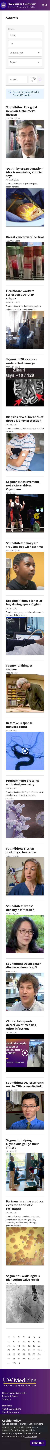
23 (19, 1350)
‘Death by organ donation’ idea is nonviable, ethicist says (24, 172)
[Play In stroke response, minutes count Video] (25, 751)
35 (8, 1358)
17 (24, 1345)
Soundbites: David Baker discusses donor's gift (23, 965)
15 (14, 1345)
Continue (38, 1443)
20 (39, 1345)
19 (34, 1345)
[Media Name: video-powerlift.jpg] (25, 513)
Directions (7, 1405)
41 (39, 1358)
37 (19, 1358)
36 (14, 1358)
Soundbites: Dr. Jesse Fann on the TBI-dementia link (25, 1084)
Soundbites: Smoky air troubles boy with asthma (24, 545)
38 (24, 1358)
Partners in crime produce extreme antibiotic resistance (24, 1205)
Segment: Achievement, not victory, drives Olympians (23, 485)
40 (34, 1358)
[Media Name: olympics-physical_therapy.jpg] (25, 1172)
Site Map (6, 1399)
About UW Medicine (11, 1408)
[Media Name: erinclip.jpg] (25, 876)
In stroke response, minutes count (19, 724)
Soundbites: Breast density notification (20, 908)
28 (8, 1354)
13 (39, 1341)
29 (14, 1354)
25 (29, 1350)
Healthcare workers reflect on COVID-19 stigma (20, 294)
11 (29, 1341)
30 (19, 1354)
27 (39, 1350)
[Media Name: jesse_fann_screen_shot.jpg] (25, 1110)
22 (14, 1350)
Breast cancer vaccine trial (25, 237)
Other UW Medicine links (14, 1393)
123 (14, 1362)
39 (29, 1358)
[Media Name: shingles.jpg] (25, 693)
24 (24, 1350)
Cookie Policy (31, 1436)
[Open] (39, 53)
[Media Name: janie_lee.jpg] (25, 934)
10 (24, 1341)
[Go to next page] (20, 1363)
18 (29, 1345)
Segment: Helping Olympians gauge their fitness (22, 1143)
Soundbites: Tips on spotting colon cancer (21, 850)
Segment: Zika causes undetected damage (21, 361)
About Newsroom (10, 1411)
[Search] (46, 5)
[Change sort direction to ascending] (39, 79)
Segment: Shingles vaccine (19, 667)
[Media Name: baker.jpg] (25, 992)
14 (8, 1345)
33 (34, 1354)
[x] (43, 5)
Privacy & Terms (10, 1396)
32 (29, 1354)
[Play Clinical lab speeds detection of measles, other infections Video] (25, 1053)
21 (8, 1350)
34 (39, 1354)
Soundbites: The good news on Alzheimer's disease (21, 110)
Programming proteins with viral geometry (22, 782)
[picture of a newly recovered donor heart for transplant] (25, 207)
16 (19, 1345)
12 (34, 1341)
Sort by (33, 78)
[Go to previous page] (9, 1337)
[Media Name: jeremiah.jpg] (25, 571)
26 (34, 1350)
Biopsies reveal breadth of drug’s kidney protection (24, 419)
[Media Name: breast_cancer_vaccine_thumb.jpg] (25, 261)
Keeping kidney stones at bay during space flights (24, 602)
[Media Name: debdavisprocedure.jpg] (25, 1304)
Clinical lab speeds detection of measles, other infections (21, 1024)
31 (24, 1354)
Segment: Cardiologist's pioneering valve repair (23, 1277)
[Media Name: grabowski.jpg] (25, 139)
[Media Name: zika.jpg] (25, 387)
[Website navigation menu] (3, 5)
